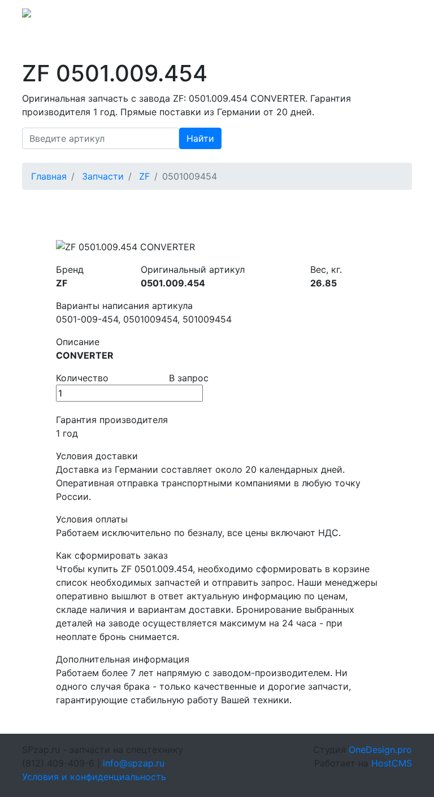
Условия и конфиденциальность (94, 776)
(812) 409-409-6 (330, 16)
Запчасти (103, 176)
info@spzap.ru (255, 16)
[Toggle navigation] (396, 16)
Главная (49, 176)
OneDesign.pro (380, 749)
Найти (200, 138)
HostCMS (391, 763)
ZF (144, 176)
